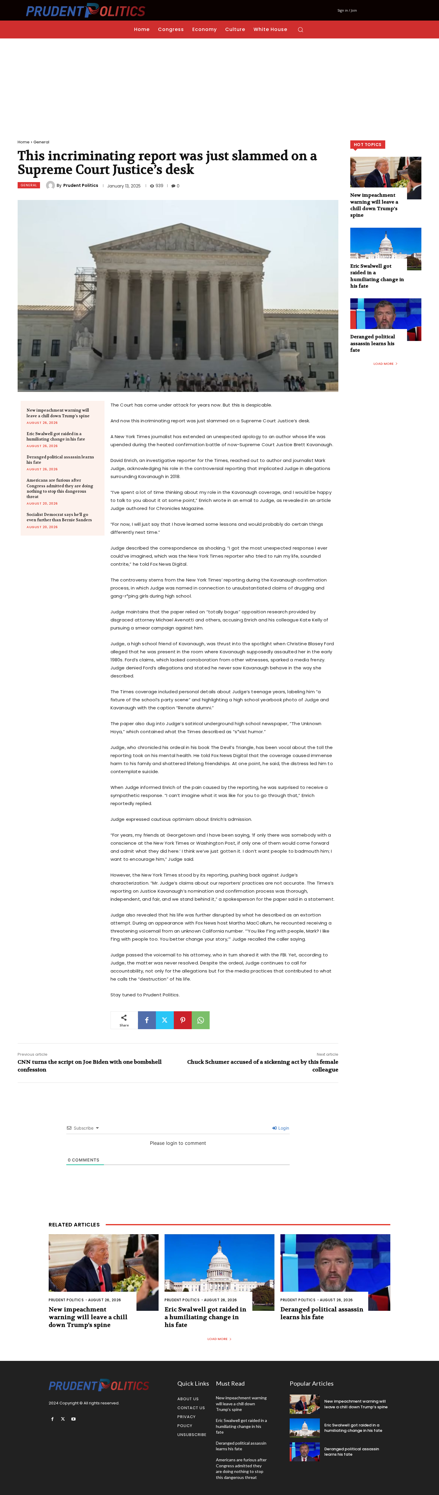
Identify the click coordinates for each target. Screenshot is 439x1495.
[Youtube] (73, 1419)
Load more (384, 363)
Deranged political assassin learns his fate (372, 343)
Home (24, 142)
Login (283, 1127)
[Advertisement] (219, 83)
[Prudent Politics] (51, 185)
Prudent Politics (80, 185)
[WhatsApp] (201, 1020)
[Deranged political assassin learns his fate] (385, 319)
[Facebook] (147, 1020)
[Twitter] (165, 1020)
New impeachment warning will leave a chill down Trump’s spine (374, 205)
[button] (300, 29)
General (41, 142)
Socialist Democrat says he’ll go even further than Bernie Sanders (59, 517)
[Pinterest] (183, 1020)
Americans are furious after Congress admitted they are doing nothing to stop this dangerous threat (60, 488)
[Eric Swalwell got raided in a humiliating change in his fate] (385, 249)
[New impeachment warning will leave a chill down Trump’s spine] (385, 178)
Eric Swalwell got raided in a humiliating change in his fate (56, 436)
